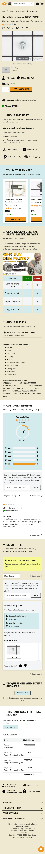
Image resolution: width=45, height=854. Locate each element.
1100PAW (28, 760)
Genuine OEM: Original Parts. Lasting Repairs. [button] (22, 233)
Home (4, 11)
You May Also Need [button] (19, 170)
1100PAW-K (29, 767)
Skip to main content (22, 34)
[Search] (32, 3)
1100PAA (27, 752)
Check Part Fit (10, 727)
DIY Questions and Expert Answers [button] (24, 684)
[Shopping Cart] (42, 4)
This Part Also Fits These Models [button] (23, 713)
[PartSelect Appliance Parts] (4, 3)
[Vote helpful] (20, 665)
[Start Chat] (41, 849)
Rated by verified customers (14, 335)
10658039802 (29, 745)
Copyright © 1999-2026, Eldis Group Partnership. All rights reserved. (22, 836)
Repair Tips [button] (14, 545)
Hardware (22, 11)
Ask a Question (22, 692)
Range (12, 11)
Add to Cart (24, 89)
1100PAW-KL (29, 775)
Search (35, 487)
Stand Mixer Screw (14, 657)
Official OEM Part (27, 78)
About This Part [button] (17, 115)
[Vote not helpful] (25, 665)
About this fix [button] (16, 322)
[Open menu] (10, 4)
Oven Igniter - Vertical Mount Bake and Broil (13, 200)
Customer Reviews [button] (19, 405)
